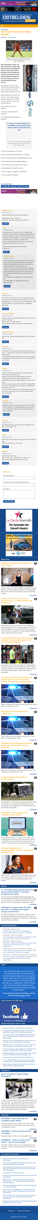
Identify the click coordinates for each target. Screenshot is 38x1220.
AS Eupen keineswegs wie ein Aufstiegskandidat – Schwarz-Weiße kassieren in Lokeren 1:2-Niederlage (17, 931)
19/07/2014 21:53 (8, 258)
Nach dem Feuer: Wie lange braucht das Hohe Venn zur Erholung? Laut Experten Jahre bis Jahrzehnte (19, 1041)
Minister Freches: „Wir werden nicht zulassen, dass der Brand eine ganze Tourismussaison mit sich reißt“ (19, 1045)
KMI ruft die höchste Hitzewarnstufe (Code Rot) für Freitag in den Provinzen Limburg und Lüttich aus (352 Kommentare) (19, 1197)
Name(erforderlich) (8, 475)
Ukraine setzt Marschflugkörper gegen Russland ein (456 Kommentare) (20, 1176)
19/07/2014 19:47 (7, 370)
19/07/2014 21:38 (7, 403)
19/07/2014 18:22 (7, 315)
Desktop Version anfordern (19, 1217)
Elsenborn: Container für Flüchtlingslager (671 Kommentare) (16, 1159)
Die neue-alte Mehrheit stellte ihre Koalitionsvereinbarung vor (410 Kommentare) (19, 1186)
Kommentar (6, 489)
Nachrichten (4, 29)
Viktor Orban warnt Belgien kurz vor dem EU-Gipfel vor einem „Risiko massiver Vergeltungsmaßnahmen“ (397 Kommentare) (19, 1191)
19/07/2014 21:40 (7, 422)
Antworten (5, 223)
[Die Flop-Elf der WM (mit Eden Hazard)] (19, 49)
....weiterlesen (32, 595)
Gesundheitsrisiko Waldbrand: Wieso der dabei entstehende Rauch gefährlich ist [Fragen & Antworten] (19, 1031)
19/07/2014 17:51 (6, 212)
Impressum (11, 1211)
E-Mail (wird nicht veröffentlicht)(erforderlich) (16, 482)
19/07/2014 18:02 (7, 295)
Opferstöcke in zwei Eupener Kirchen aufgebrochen (18, 1057)
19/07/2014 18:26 (7, 334)
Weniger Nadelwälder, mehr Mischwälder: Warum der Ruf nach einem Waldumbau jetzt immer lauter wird (20, 1053)
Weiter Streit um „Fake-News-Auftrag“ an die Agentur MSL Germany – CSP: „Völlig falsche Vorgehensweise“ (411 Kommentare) (19, 1181)
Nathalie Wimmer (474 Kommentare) (13, 1173)
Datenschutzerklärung (23, 1211)
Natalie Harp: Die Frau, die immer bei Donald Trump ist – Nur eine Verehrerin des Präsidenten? (19, 1064)
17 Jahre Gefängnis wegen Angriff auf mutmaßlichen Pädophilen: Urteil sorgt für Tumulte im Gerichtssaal (19, 937)
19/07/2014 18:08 (7, 230)
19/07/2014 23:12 (7, 437)
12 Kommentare (12, 37)
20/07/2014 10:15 (7, 453)
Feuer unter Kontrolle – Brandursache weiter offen (17, 1028)
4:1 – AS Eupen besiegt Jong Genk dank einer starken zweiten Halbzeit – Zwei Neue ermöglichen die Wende (19, 1060)
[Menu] (2, 26)
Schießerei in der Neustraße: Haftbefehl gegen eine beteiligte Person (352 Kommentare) (20, 1201)
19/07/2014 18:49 (7, 348)
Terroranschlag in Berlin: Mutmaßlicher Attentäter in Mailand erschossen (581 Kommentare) (19, 1163)
